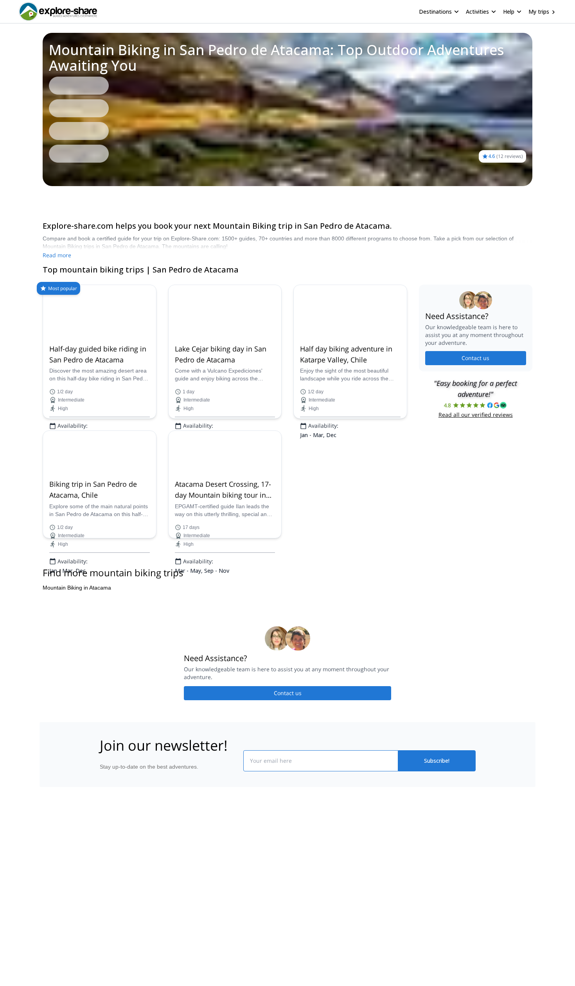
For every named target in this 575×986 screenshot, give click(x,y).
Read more (57, 255)
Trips (42, 197)
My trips (538, 11)
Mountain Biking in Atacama (77, 711)
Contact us (475, 358)
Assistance (69, 197)
